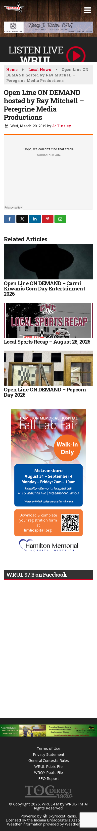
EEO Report (48, 778)
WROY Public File (48, 772)
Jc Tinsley (61, 126)
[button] (87, 10)
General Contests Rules (48, 760)
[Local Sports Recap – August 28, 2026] (48, 320)
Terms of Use (48, 748)
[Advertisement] (48, 27)
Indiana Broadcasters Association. (63, 819)
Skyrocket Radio (62, 815)
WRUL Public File (48, 766)
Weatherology (77, 823)
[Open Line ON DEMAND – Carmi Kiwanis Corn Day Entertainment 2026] (48, 261)
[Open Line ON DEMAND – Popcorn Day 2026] (48, 368)
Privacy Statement (48, 754)
